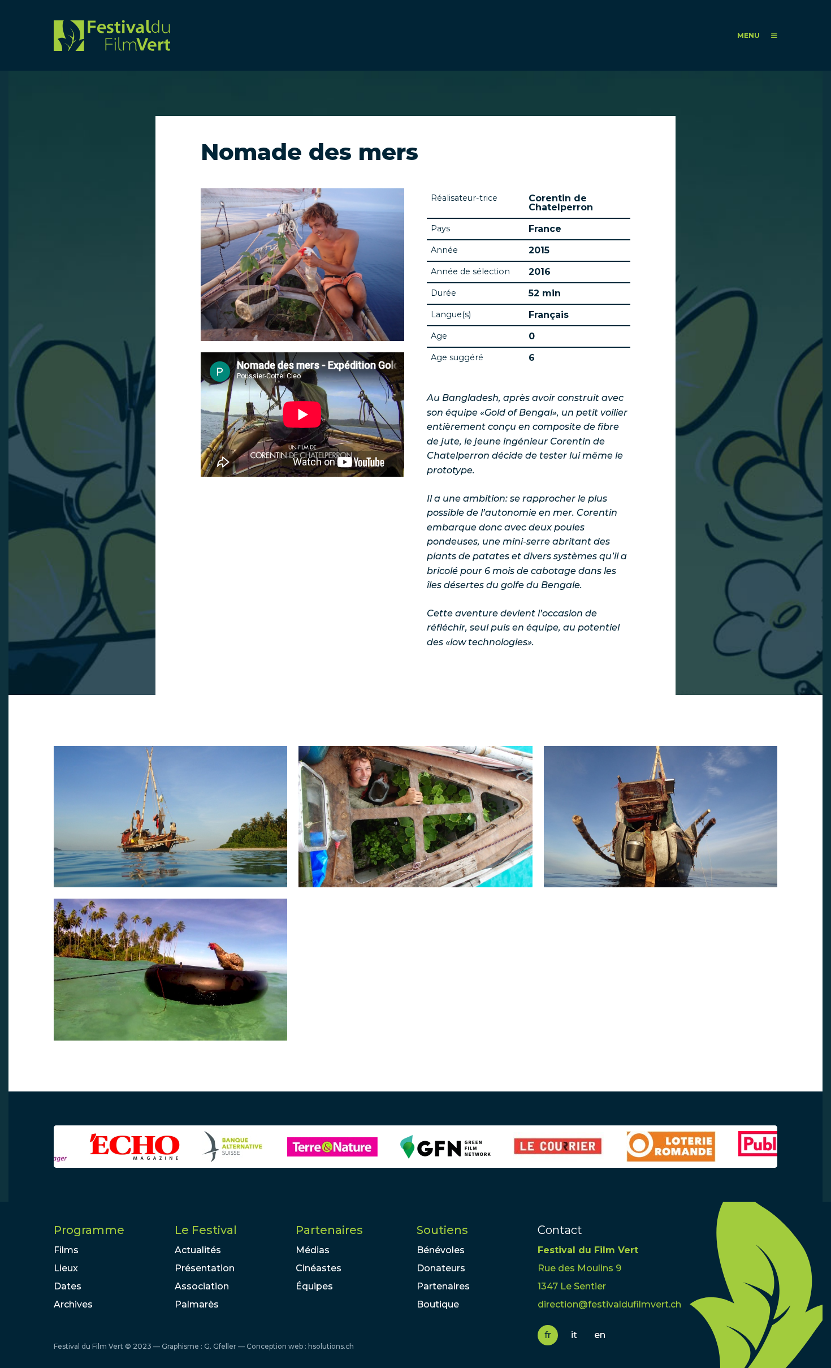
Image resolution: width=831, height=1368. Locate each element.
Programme (89, 1230)
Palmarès (197, 1304)
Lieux (66, 1268)
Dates (67, 1286)
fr (547, 1335)
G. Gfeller (220, 1346)
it (574, 1335)
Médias (313, 1250)
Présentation (205, 1268)
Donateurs (441, 1268)
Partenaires (329, 1230)
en (599, 1335)
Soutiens (442, 1230)
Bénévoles (441, 1250)
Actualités (198, 1250)
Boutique (438, 1304)
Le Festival (206, 1230)
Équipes (314, 1286)
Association (202, 1286)
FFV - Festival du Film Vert (111, 35)
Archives (73, 1304)
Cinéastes (318, 1268)
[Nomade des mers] (170, 817)
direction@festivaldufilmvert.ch (609, 1304)
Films (66, 1250)
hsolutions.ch (331, 1346)
